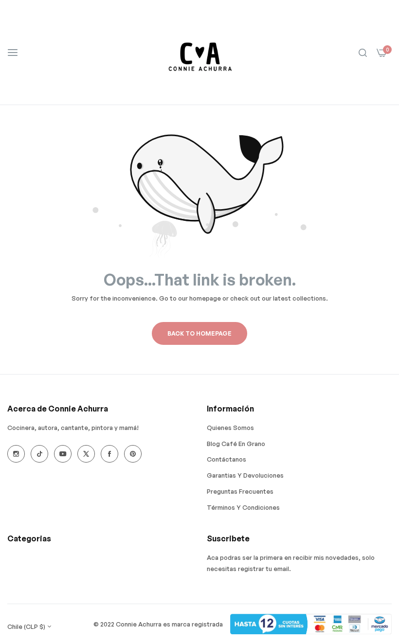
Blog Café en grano (236, 443)
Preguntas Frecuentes (240, 491)
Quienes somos (230, 427)
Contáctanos (226, 459)
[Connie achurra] (200, 52)
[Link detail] (16, 454)
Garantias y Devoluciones (245, 475)
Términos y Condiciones (243, 507)
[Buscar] (363, 52)
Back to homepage (199, 333)
